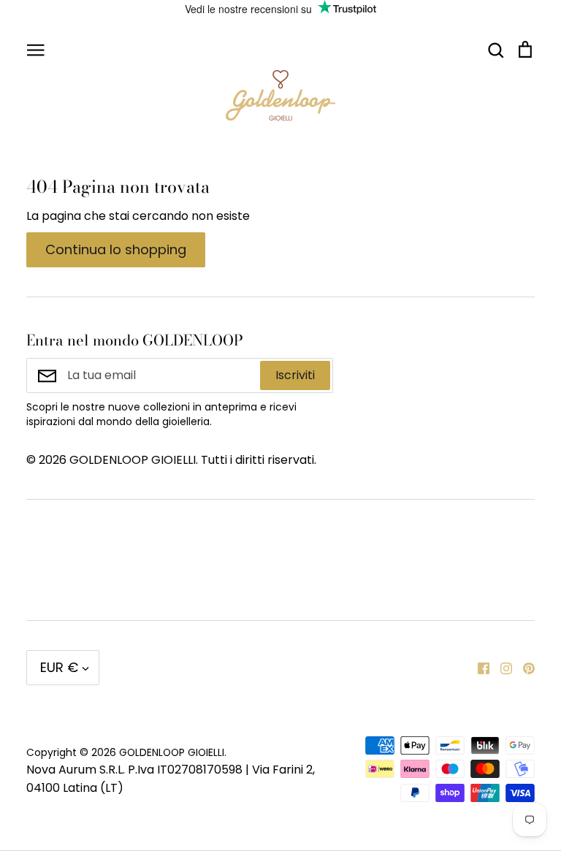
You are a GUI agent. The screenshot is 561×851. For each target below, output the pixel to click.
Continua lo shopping (115, 249)
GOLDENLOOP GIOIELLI (171, 752)
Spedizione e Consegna (441, 578)
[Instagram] (500, 667)
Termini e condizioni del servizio (267, 540)
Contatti (50, 530)
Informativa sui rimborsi (442, 530)
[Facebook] (478, 667)
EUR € (59, 667)
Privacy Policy (65, 578)
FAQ (213, 578)
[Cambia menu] (35, 48)
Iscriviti (295, 375)
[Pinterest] (523, 667)
